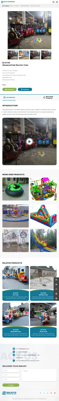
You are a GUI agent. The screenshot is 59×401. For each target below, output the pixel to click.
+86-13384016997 (32, 355)
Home (11, 5)
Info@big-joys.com (24, 348)
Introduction (10, 97)
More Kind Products (49, 97)
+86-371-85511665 (23, 352)
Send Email (10, 89)
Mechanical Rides (25, 5)
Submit (12, 385)
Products (16, 5)
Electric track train (35, 5)
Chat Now (26, 89)
